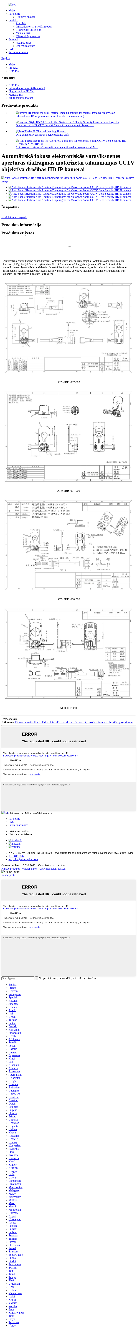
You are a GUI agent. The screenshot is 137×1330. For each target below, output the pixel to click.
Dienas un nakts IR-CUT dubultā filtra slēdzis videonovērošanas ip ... (55, 125)
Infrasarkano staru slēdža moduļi (34, 26)
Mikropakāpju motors (28, 36)
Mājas (12, 10)
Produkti (13, 20)
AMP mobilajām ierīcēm (52, 868)
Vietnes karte (29, 868)
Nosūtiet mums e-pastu (14, 217)
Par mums (14, 13)
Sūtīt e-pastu (8, 875)
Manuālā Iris (23, 32)
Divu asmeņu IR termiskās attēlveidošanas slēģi (42, 134)
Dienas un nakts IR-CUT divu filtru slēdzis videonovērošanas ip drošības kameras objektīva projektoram (74, 722)
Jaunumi (13, 39)
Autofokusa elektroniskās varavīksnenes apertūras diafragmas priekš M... (57, 147)
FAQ (11, 49)
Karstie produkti (10, 868)
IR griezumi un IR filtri (29, 29)
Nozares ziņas (23, 42)
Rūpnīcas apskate (25, 16)
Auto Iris (21, 23)
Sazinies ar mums (18, 52)
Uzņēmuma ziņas (25, 45)
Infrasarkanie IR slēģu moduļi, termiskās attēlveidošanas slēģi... (51, 116)
